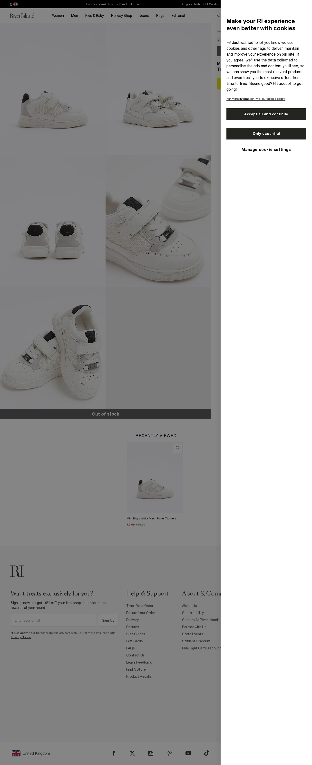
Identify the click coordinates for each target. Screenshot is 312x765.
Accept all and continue (266, 114)
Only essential (266, 134)
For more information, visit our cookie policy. (255, 98)
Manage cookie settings (266, 149)
